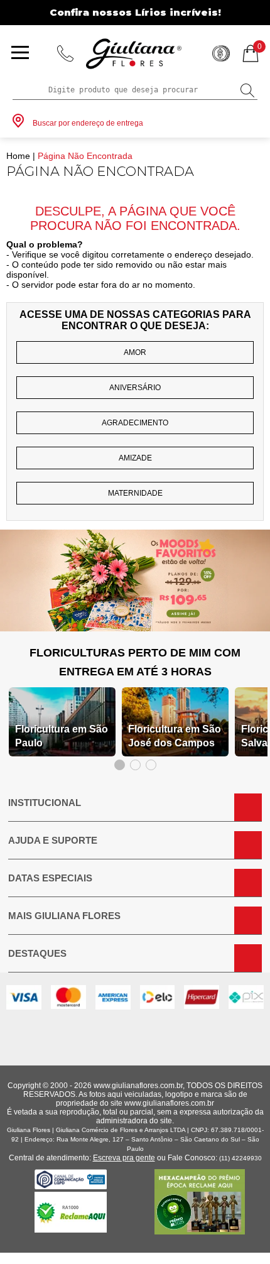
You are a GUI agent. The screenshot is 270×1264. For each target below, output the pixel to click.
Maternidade (135, 493)
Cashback (221, 53)
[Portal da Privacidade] (71, 1185)
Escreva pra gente (124, 1157)
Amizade (135, 458)
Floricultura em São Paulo (61, 736)
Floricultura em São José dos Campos (174, 736)
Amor (135, 352)
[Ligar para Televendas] (65, 53)
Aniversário (135, 387)
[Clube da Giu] (135, 628)
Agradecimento (135, 422)
